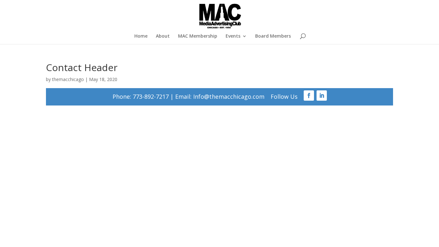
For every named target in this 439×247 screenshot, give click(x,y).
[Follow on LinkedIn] (322, 95)
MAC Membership (197, 36)
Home (141, 36)
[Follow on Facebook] (309, 95)
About (163, 36)
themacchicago (68, 79)
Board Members (273, 36)
